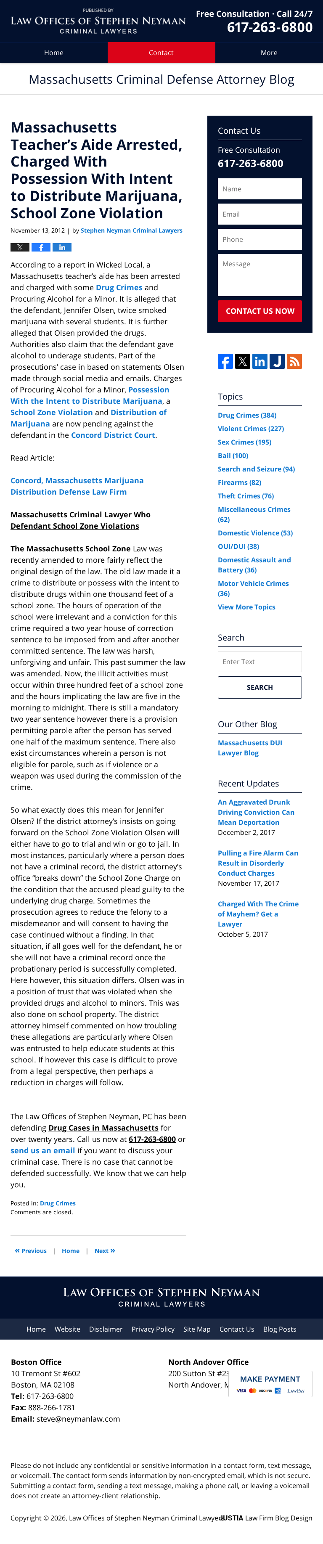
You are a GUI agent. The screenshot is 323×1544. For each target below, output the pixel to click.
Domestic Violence (255, 533)
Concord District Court (113, 435)
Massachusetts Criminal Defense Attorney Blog (98, 21)
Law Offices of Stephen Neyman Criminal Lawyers (147, 1518)
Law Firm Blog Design (265, 1518)
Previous (31, 1249)
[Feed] (294, 361)
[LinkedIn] (259, 361)
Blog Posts (280, 1329)
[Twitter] (242, 361)
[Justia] (277, 361)
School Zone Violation (52, 412)
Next (105, 1249)
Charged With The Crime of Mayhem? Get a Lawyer (258, 914)
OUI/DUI (238, 546)
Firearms (239, 482)
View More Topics (246, 607)
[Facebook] (225, 361)
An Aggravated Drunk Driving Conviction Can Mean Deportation (256, 812)
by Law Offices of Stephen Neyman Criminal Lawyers (254, 21)
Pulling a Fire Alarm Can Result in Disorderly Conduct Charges (258, 863)
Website (67, 1329)
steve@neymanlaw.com (78, 1419)
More (269, 52)
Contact (161, 52)
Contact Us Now (260, 311)
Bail (233, 455)
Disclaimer (106, 1329)
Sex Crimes (244, 442)
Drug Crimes (120, 287)
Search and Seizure (256, 469)
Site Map (197, 1329)
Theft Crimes (246, 496)
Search (260, 687)
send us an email (43, 1150)
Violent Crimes (251, 428)
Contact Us (237, 1329)
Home (54, 52)
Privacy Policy (153, 1329)
